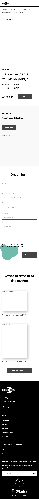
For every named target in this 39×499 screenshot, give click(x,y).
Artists (4, 424)
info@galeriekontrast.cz (11, 398)
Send (34, 473)
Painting (24, 9)
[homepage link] (19, 390)
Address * (5, 213)
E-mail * (4, 184)
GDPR (4, 450)
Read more (9, 128)
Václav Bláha (6, 69)
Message (5, 223)
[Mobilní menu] (35, 3)
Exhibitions (6, 437)
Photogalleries (7, 433)
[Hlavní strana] (11, 3)
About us (5, 420)
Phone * (4, 203)
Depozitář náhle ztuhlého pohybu (12, 12)
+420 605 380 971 (8, 402)
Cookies (5, 454)
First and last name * (9, 193)
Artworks (16, 9)
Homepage (5, 9)
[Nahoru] (19, 482)
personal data (18, 246)
